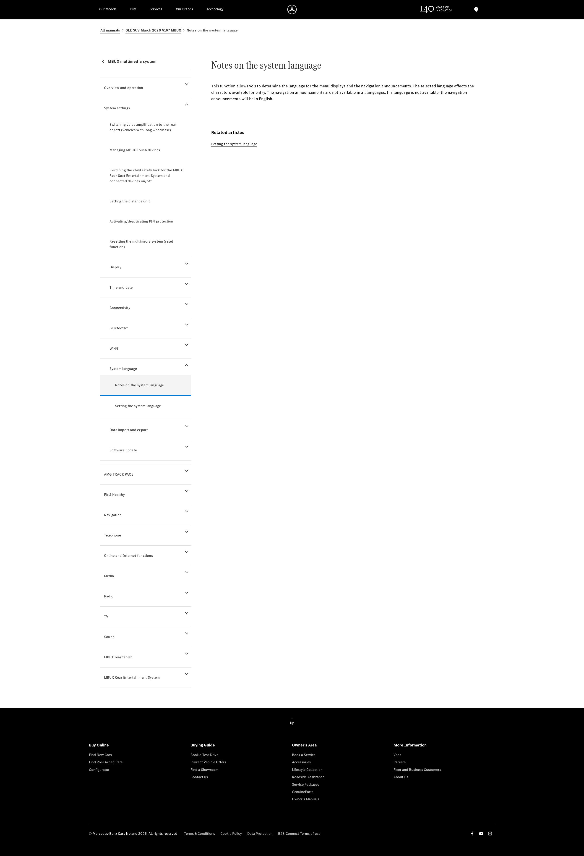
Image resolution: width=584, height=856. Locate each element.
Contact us (199, 777)
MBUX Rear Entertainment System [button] (132, 677)
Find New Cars (100, 754)
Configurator (99, 769)
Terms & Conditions (199, 833)
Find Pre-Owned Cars (106, 762)
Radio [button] (108, 596)
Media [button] (109, 575)
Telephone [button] (112, 535)
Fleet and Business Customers (417, 769)
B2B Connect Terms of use (299, 833)
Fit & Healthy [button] (114, 494)
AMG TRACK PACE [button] (118, 474)
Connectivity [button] (120, 307)
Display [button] (115, 267)
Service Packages (305, 784)
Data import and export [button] (129, 429)
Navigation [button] (113, 515)
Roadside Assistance (308, 777)
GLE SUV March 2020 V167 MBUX (153, 30)
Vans (397, 754)
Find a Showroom (204, 769)
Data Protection (260, 833)
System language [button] (123, 368)
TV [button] (106, 616)
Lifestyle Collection (307, 769)
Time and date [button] (121, 287)
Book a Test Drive (204, 754)
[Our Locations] (476, 9)
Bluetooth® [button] (119, 328)
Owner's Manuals (305, 799)
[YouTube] (481, 833)
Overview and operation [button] (123, 87)
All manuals (110, 30)
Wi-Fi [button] (114, 348)
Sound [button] (109, 636)
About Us (401, 777)
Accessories (301, 762)
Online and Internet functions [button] (128, 555)
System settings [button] (117, 108)
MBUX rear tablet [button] (118, 657)
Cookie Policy (231, 833)
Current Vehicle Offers (208, 762)
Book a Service (303, 754)
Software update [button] (123, 450)
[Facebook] (472, 833)
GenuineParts (302, 791)
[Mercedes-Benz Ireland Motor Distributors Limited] (292, 9)
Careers (400, 762)
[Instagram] (490, 833)
